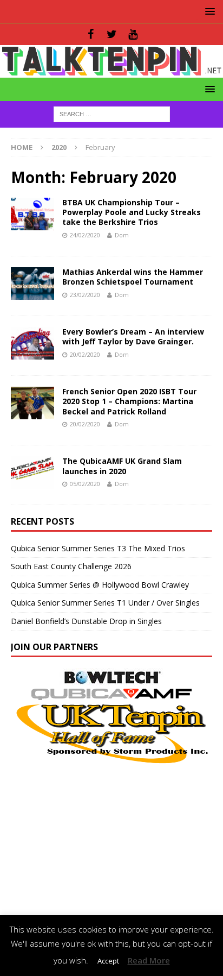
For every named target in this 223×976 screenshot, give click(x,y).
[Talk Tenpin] (111, 71)
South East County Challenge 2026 (71, 566)
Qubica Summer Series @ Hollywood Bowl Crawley (100, 585)
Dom (122, 235)
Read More (149, 960)
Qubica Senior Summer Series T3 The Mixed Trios (98, 548)
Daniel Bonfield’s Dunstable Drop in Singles (86, 621)
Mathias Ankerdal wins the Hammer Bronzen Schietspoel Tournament (132, 277)
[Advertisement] (111, 841)
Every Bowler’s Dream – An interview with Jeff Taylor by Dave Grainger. (133, 336)
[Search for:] (112, 113)
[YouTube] (132, 34)
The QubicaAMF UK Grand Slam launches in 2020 (122, 466)
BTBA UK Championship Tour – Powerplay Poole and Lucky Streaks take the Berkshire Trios (131, 212)
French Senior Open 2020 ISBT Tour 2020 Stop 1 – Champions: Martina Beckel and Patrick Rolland (129, 401)
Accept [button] (108, 961)
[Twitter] (111, 34)
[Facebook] (90, 34)
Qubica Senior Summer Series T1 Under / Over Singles (105, 602)
